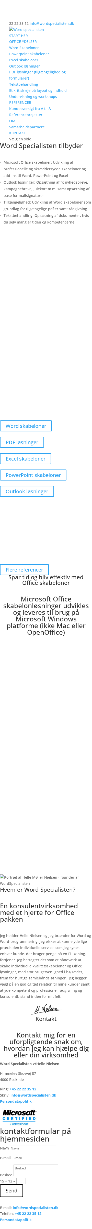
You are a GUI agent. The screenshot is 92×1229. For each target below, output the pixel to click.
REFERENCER (20, 102)
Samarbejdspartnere (27, 127)
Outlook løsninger (24, 66)
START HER (18, 35)
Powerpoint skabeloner (29, 53)
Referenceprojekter (25, 114)
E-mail (5, 1157)
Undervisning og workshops (33, 96)
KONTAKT (17, 132)
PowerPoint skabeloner (33, 475)
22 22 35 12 (26, 1089)
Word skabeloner (26, 425)
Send (11, 1190)
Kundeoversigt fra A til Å (30, 108)
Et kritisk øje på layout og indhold (38, 90)
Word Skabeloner (24, 47)
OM (12, 120)
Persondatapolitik (16, 1101)
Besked (6, 1174)
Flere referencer (24, 569)
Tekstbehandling (23, 84)
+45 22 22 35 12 (28, 1213)
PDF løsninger (22, 442)
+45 (13, 1089)
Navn (4, 1148)
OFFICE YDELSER (23, 41)
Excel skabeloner (23, 60)
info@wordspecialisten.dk (33, 1095)
